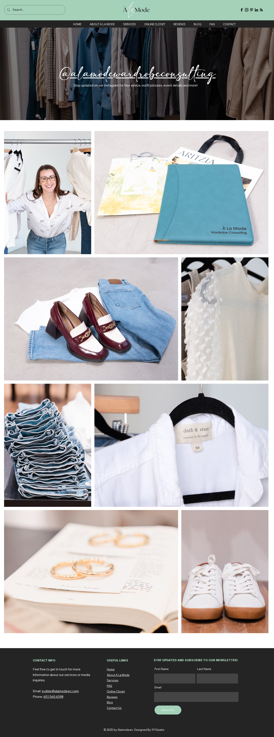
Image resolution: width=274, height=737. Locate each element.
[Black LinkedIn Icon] (256, 9)
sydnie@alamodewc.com (60, 691)
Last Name (204, 669)
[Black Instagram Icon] (246, 9)
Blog (110, 702)
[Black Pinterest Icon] (251, 9)
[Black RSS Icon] (261, 9)
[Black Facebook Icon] (241, 9)
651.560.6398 (53, 697)
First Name (162, 669)
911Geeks (158, 729)
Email (158, 687)
